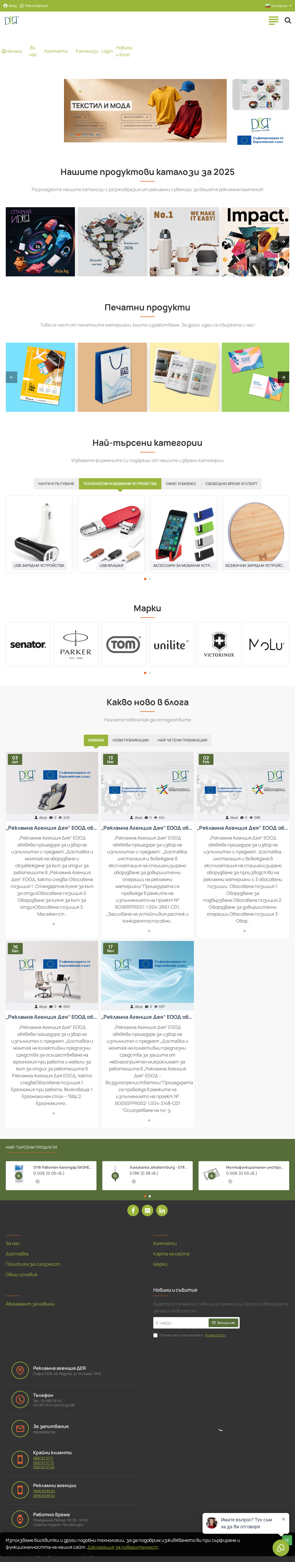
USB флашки (111, 565)
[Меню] (273, 20)
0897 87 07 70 (43, 1463)
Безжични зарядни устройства (256, 565)
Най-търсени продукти (31, 1147)
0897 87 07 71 (43, 1458)
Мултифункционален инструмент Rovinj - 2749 (255, 1167)
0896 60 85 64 (44, 1495)
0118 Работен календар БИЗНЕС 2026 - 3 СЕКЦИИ (63, 1167)
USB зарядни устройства (39, 565)
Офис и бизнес (181, 483)
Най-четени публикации (182, 740)
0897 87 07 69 (43, 1467)
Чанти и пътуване (56, 483)
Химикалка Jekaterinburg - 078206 (159, 1167)
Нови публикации (131, 740)
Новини (96, 740)
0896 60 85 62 (44, 1491)
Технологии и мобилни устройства (120, 483)
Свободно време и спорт (231, 483)
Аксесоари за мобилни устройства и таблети (183, 565)
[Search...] (288, 20)
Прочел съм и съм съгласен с (192, 1335)
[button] (145, 579)
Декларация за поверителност (122, 1547)
